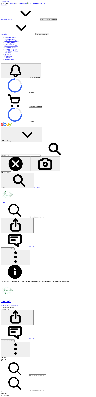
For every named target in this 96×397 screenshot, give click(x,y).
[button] (17, 180)
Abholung (41, 3)
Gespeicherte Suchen (10, 49)
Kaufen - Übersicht (10, 44)
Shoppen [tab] (3, 357)
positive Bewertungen (9, 306)
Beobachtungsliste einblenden (48, 19)
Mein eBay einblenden (42, 34)
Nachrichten (8, 56)
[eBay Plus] (30, 3)
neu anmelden (22, 3)
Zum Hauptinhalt (6, 1)
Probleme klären (9, 59)
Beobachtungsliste (9, 42)
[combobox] (21, 156)
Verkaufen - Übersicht (11, 46)
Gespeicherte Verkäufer (11, 51)
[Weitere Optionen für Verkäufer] (15, 257)
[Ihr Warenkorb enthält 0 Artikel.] (15, 106)
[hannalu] (7, 201)
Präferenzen (8, 54)
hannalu (3, 202)
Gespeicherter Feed (10, 47)
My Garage (7, 52)
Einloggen (12, 3)
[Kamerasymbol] (45, 164)
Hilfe (45, 3)
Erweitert (36, 187)
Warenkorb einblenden (36, 106)
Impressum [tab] (4, 359)
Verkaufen (4, 5)
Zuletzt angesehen (9, 39)
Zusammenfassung (10, 37)
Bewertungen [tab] (5, 361)
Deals (36, 3)
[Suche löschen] (15, 164)
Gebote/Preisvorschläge (11, 41)
